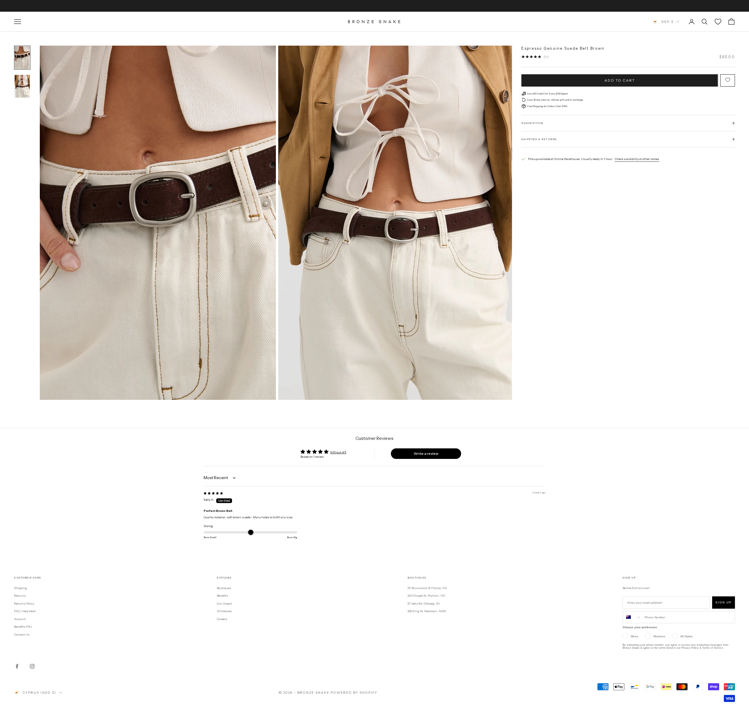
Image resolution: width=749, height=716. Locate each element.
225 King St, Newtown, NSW (427, 611)
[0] (718, 22)
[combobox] (632, 617)
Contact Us (22, 634)
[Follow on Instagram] (32, 666)
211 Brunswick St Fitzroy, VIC (427, 588)
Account (20, 619)
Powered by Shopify (354, 693)
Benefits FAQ (23, 627)
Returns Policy (24, 603)
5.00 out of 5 (338, 452)
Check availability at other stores (637, 159)
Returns (20, 596)
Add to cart (619, 80)
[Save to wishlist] (727, 80)
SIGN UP (723, 602)
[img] (213, 493)
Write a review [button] (426, 453)
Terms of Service (712, 647)
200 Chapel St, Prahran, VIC (426, 596)
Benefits (222, 596)
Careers (222, 619)
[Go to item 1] (22, 58)
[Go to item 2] (22, 86)
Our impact (224, 603)
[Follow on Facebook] (17, 666)
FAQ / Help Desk (25, 611)
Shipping (20, 588)
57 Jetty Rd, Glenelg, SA (424, 603)
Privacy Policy (690, 647)
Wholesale (224, 611)
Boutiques (224, 588)
